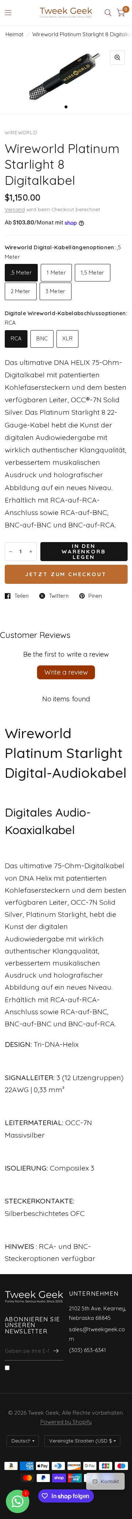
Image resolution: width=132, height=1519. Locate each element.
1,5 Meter (92, 272)
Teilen (21, 596)
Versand (15, 209)
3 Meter (55, 291)
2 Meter (21, 291)
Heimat (14, 34)
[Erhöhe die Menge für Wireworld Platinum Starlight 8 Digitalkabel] (30, 551)
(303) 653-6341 (87, 1350)
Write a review (66, 672)
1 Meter (56, 272)
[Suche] (108, 13)
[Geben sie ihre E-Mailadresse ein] (56, 1351)
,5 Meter (21, 272)
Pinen (95, 596)
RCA (16, 338)
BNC (42, 338)
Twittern (59, 596)
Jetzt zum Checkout (66, 574)
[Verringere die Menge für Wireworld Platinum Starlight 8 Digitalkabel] (10, 551)
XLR (67, 338)
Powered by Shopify (66, 1421)
